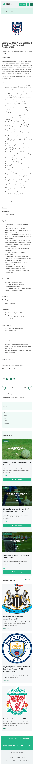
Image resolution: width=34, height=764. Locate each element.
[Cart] (28, 4)
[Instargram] (29, 746)
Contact (12, 757)
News (5, 418)
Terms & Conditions (11, 761)
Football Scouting (7, 533)
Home (3, 10)
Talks (5, 420)
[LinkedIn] (14, 379)
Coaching (6, 441)
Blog (5, 413)
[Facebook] (7, 379)
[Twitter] (10, 379)
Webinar (6, 423)
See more (27, 579)
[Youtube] (22, 746)
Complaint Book (24, 761)
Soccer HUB (18, 365)
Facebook (12, 369)
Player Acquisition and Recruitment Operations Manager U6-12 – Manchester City (16, 669)
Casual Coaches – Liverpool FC (14, 719)
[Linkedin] (25, 746)
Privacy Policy (21, 757)
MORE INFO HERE (7, 359)
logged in (11, 397)
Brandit (21, 752)
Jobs (9, 10)
